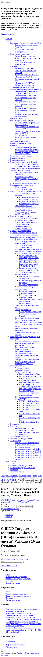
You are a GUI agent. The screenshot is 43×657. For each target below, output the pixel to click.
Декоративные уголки (23, 353)
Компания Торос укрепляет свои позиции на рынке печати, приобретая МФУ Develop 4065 (24, 629)
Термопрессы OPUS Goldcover (27, 218)
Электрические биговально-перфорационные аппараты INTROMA (26, 110)
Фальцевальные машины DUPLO (28, 453)
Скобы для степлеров (23, 310)
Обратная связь (7, 34)
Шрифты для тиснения (24, 220)
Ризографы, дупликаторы (25, 56)
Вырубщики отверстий (19, 141)
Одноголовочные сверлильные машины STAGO (27, 124)
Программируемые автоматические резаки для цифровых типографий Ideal (30, 387)
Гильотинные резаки (23, 372)
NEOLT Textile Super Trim (29, 422)
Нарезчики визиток (17, 158)
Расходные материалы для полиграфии (25, 237)
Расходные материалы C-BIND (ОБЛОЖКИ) (29, 265)
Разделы (9, 41)
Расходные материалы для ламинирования (25, 288)
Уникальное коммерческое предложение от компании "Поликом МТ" (22, 610)
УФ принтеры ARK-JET (24, 77)
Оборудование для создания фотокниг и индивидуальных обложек (26, 169)
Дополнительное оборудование (27, 166)
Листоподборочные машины (21, 156)
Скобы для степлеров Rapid (30, 312)
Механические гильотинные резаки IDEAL (30, 377)
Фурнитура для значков (24, 351)
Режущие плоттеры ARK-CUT (27, 75)
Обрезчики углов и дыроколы (21, 185)
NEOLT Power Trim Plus (28, 403)
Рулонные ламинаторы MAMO (27, 150)
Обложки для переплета (28, 285)
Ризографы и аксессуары (19, 54)
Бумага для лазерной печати (26, 239)
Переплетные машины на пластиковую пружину (29, 198)
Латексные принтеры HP (24, 85)
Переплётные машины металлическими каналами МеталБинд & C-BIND (25, 208)
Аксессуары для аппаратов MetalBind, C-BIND (25, 213)
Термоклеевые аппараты (19, 436)
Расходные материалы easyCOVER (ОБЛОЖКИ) (29, 269)
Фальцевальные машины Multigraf (28, 455)
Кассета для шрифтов (23, 227)
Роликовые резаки (22, 368)
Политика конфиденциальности (22, 468)
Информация (11, 461)
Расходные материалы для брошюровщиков (25, 273)
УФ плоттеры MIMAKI (24, 69)
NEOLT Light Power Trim (29, 401)
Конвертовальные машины (20, 143)
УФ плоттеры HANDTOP (25, 83)
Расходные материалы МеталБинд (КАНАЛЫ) (28, 261)
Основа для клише (22, 224)
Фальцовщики (15, 441)
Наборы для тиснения (23, 229)
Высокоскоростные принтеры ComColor (26, 43)
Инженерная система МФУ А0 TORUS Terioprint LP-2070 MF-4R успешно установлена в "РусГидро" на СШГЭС (21, 615)
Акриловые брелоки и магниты (27, 341)
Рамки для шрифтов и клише (26, 222)
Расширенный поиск (9, 566)
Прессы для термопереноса (20, 231)
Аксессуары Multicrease (24, 177)
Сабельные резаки (22, 370)
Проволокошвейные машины (26, 235)
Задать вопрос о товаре (10, 509)
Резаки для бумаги (17, 366)
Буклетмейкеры (16, 118)
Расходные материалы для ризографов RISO (25, 63)
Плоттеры (14, 66)
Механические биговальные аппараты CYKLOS (26, 92)
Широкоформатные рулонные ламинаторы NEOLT (26, 153)
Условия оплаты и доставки (21, 466)
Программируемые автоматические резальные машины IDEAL (29, 393)
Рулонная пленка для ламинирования (27, 296)
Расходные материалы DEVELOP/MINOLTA (23, 246)
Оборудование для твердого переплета (25, 183)
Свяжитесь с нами (17, 472)
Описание (9, 515)
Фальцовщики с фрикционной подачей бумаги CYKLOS (27, 444)
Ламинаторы (15, 145)
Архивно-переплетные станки (22, 87)
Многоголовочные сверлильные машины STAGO (27, 132)
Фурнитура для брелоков (24, 347)
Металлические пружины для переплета (29, 277)
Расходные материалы (23, 189)
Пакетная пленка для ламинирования (27, 292)
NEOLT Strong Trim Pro (28, 405)
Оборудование (20, 187)
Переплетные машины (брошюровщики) (26, 191)
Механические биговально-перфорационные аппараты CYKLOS (25, 98)
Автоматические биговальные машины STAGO (26, 115)
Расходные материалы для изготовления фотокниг (25, 363)
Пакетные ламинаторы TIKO (26, 148)
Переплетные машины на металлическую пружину (29, 203)
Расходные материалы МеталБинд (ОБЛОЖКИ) (29, 257)
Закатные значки (21, 349)
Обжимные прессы (17, 160)
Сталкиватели (15, 424)
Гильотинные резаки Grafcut (30, 374)
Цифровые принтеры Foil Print (27, 164)
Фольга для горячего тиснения (27, 318)
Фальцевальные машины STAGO (28, 451)
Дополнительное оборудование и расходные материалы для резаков (28, 250)
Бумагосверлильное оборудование (23, 120)
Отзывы (9, 517)
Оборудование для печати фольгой (23, 162)
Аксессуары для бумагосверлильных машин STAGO (25, 137)
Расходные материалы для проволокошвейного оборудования (28, 321)
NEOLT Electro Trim (27, 407)
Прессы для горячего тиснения (22, 216)
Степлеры (14, 426)
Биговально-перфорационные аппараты (25, 89)
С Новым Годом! (12, 632)
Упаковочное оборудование (21, 439)
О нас (12, 463)
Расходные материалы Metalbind (27, 254)
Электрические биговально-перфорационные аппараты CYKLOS (26, 104)
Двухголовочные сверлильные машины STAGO (27, 128)
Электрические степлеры (24, 430)
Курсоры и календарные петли (27, 360)
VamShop (20, 653)
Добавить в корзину (25, 506)
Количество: (6, 506)
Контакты (14, 470)
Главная (9, 39)
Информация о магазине (15, 645)
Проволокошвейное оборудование (23, 233)
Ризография (10, 641)
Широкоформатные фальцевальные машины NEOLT (27, 448)
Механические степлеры (24, 428)
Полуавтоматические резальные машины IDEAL (29, 381)
